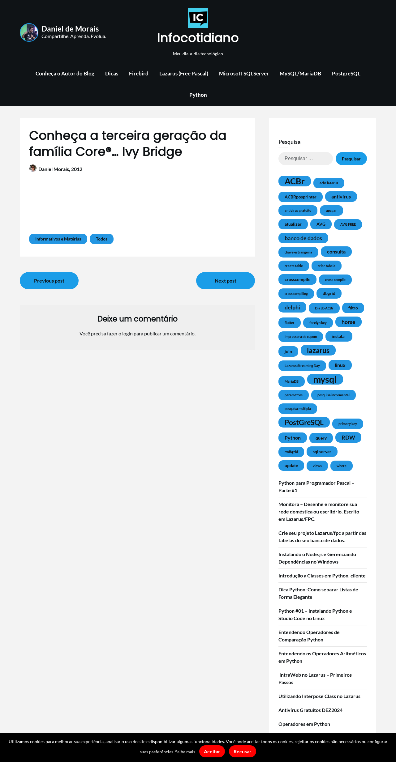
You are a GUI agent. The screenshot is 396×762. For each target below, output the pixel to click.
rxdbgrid (291, 452)
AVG (320, 224)
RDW (348, 437)
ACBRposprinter (300, 196)
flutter (290, 323)
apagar (331, 210)
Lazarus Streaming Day (302, 366)
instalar (339, 336)
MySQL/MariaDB (300, 73)
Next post (225, 280)
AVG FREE (348, 224)
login (127, 333)
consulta (336, 251)
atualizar (293, 224)
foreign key (318, 323)
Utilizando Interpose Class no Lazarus (319, 696)
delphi (292, 307)
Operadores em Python (304, 724)
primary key (347, 424)
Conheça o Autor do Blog (65, 73)
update (291, 465)
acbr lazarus (329, 183)
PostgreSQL (346, 73)
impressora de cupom (301, 336)
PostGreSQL (304, 422)
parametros (294, 395)
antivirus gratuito (298, 210)
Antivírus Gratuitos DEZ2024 (310, 710)
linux (340, 365)
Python (198, 95)
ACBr (295, 181)
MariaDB (292, 381)
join (288, 351)
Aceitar (212, 751)
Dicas (111, 73)
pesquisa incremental (333, 395)
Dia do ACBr (324, 308)
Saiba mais (185, 751)
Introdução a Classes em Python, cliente (322, 575)
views (317, 466)
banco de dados (303, 238)
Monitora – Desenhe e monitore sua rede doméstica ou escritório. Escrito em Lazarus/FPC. (318, 511)
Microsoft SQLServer (244, 73)
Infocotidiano (198, 38)
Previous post (49, 280)
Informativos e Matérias (58, 238)
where (341, 466)
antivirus (341, 196)
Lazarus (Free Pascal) (183, 73)
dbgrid (329, 293)
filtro (353, 307)
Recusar (243, 751)
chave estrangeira (298, 252)
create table (294, 266)
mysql (325, 379)
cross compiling (296, 294)
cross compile (335, 280)
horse (348, 321)
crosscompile (297, 279)
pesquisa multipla (298, 409)
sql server (322, 451)
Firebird (138, 73)
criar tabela (326, 266)
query (321, 438)
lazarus (318, 350)
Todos (101, 238)
